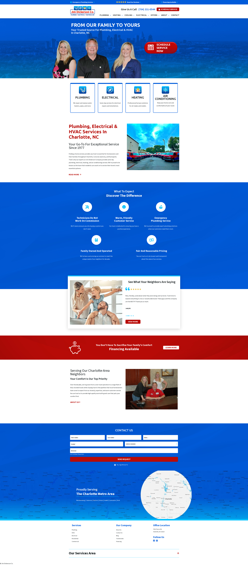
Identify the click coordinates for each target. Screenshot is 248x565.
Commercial (75, 542)
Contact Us (119, 533)
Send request (124, 459)
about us (74, 402)
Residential (75, 539)
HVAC (73, 533)
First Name (75, 438)
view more (133, 322)
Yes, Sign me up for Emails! (122, 465)
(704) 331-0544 (146, 9)
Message (73, 451)
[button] (126, 315)
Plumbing (74, 530)
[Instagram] (157, 541)
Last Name (111, 438)
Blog (117, 536)
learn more (171, 348)
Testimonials (120, 539)
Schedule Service (169, 9)
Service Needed (130, 444)
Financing (119, 542)
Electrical (74, 536)
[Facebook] (154, 541)
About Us (118, 530)
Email (146, 438)
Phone (73, 444)
